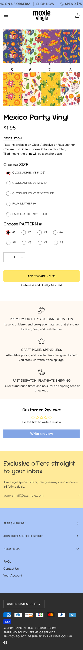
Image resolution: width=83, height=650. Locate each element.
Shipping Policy (15, 632)
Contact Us (11, 569)
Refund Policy (46, 628)
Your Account (12, 575)
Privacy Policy (14, 636)
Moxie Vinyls (16, 628)
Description (12, 138)
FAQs (7, 561)
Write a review (41, 434)
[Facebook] (5, 642)
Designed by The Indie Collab (50, 636)
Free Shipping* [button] (14, 523)
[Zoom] (11, 98)
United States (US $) (22, 604)
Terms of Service (42, 632)
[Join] (76, 494)
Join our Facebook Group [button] (23, 536)
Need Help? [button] (11, 548)
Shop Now (41, 4)
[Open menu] (9, 15)
